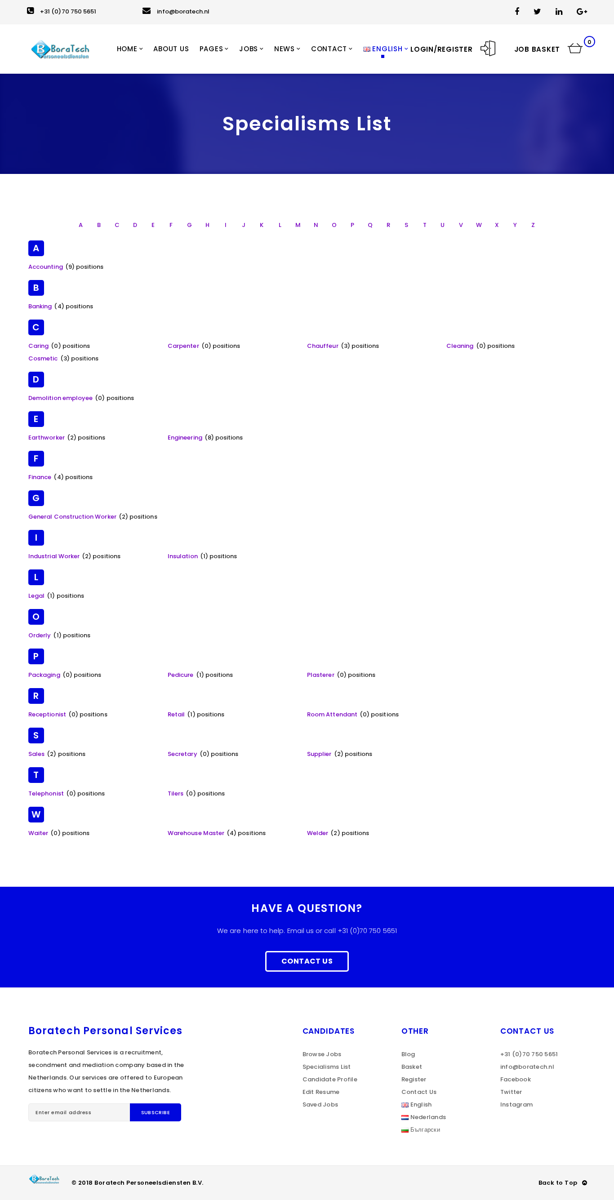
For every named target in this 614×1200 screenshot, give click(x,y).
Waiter (38, 833)
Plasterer (320, 675)
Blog (408, 1054)
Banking (40, 306)
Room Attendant (332, 714)
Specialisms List (327, 1066)
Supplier (319, 754)
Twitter (511, 1092)
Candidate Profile (330, 1079)
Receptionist (47, 714)
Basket (412, 1066)
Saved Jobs (320, 1104)
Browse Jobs (322, 1054)
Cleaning (460, 346)
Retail (176, 714)
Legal (36, 595)
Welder (317, 833)
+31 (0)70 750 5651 (68, 11)
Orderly (39, 635)
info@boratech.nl (183, 11)
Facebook (515, 1079)
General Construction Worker (72, 516)
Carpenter (183, 346)
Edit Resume (321, 1092)
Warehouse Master (196, 833)
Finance (39, 477)
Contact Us (307, 961)
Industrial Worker (54, 556)
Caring (38, 346)
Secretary (182, 754)
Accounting (45, 266)
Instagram (516, 1104)
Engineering (185, 437)
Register (414, 1079)
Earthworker (46, 437)
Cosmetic (43, 358)
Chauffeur (322, 346)
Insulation (183, 556)
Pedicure (181, 675)
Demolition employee (60, 398)
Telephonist (46, 793)
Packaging (44, 675)
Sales (36, 754)
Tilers (175, 793)
